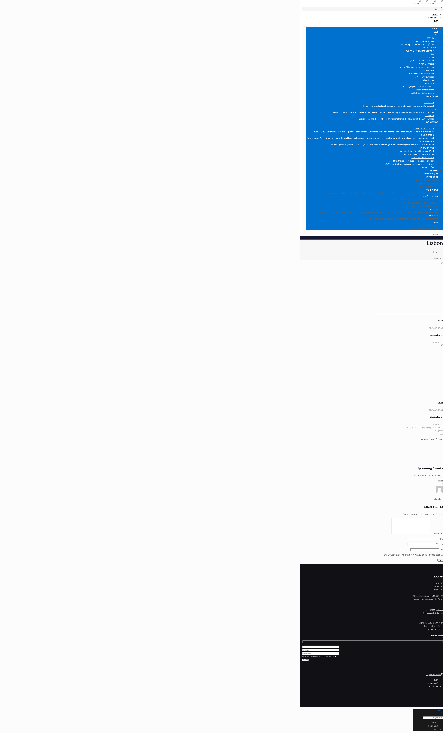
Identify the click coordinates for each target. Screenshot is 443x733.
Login (437, 9)
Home (435, 251)
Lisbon (435, 258)
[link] (421, 234)
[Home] (434, 674)
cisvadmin (436, 427)
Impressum (433, 686)
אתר (441, 549)
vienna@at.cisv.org (435, 613)
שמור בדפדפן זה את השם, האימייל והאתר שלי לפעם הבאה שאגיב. (412, 554)
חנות (436, 21)
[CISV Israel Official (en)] (428, 3)
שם (441, 539)
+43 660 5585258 (435, 610)
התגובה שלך (437, 533)
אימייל (439, 544)
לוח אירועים (433, 17)
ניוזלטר (435, 14)
